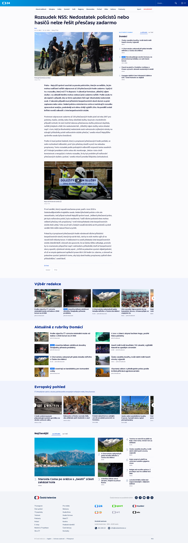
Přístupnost (70, 539)
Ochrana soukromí (58, 539)
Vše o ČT (37, 531)
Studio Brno (67, 512)
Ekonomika (90, 9)
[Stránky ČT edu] (136, 512)
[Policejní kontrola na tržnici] (73, 54)
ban (35, 28)
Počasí (99, 9)
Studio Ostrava (68, 515)
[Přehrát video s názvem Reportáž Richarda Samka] (78, 180)
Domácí (67, 9)
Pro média (66, 506)
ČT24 (55, 270)
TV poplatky (38, 512)
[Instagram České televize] (136, 497)
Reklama (66, 509)
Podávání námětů (68, 525)
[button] (78, 180)
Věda (106, 9)
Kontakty (66, 531)
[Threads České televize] (152, 497)
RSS (152, 539)
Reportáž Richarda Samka (52, 201)
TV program (38, 506)
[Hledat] (176, 3)
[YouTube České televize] (144, 497)
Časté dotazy (67, 528)
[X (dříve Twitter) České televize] (148, 497)
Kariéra (65, 521)
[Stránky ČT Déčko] (98, 512)
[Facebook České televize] (140, 497)
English (49, 539)
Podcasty (121, 9)
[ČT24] (6, 3)
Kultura (113, 9)
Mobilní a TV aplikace (41, 528)
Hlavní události (41, 9)
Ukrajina (52, 9)
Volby (59, 9)
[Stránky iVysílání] (138, 506)
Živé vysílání (38, 509)
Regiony (81, 9)
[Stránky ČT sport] (117, 506)
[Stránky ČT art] (116, 512)
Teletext (37, 515)
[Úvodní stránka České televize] (45, 497)
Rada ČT (65, 518)
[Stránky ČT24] (98, 506)
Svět (73, 9)
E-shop (36, 525)
